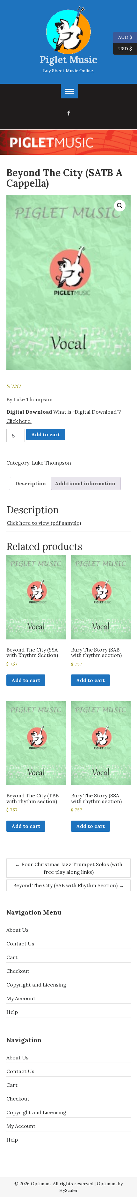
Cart (12, 957)
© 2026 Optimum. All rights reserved (53, 1183)
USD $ (125, 48)
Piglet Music (68, 59)
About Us (17, 930)
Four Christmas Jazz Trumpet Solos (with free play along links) (68, 868)
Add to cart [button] (25, 680)
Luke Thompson (51, 463)
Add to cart (45, 434)
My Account (20, 998)
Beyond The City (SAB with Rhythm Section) (68, 885)
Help (12, 1012)
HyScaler (68, 1190)
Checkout (17, 971)
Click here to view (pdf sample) (44, 523)
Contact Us (20, 943)
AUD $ (122, 36)
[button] (120, 205)
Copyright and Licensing (36, 984)
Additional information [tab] (85, 483)
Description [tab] (30, 483)
